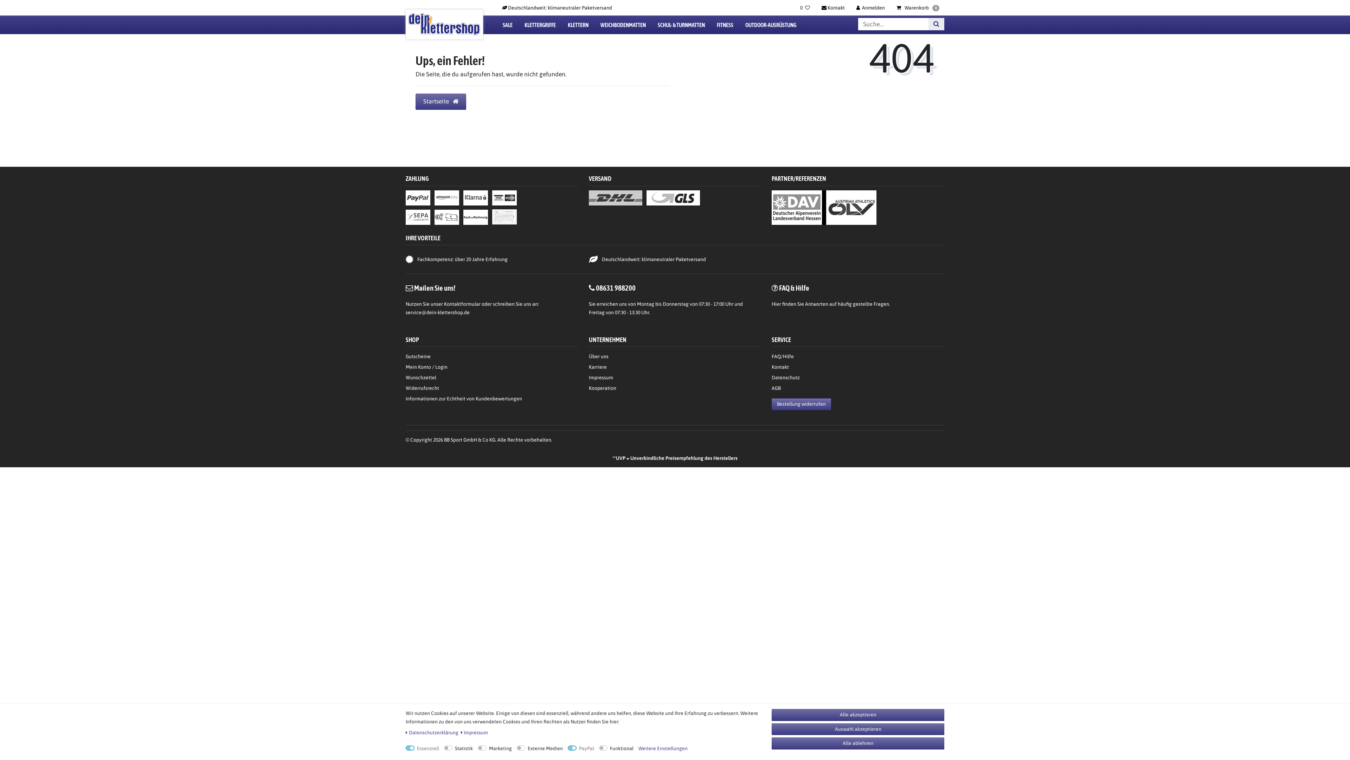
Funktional (622, 748)
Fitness (725, 25)
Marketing (500, 748)
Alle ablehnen (858, 743)
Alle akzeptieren (858, 714)
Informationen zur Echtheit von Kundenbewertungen (464, 398)
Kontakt (780, 367)
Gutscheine (418, 356)
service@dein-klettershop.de (438, 312)
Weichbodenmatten (623, 25)
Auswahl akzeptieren (858, 729)
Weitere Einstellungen (663, 748)
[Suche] (936, 24)
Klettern (578, 25)
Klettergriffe (540, 25)
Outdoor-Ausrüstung (770, 25)
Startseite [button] (436, 101)
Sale (508, 25)
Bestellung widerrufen (801, 404)
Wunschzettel (421, 377)
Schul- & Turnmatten (681, 25)
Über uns (599, 356)
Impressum (601, 377)
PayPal (586, 748)
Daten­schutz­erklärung (433, 732)
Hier (776, 304)
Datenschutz (786, 377)
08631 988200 (616, 288)
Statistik (464, 748)
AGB (776, 388)
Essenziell (428, 748)
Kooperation (602, 388)
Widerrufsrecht (422, 388)
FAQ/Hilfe (783, 356)
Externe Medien (545, 748)
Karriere (598, 367)
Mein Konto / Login (427, 367)
